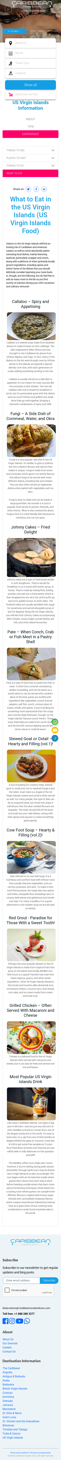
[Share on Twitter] (28, 189)
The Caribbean (11, 1368)
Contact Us (9, 1351)
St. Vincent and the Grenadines (21, 1421)
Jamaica (8, 1405)
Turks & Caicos (11, 1433)
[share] (55, 738)
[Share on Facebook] (36, 189)
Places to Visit (16, 158)
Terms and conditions (19, 1452)
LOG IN (24, 11)
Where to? (21, 43)
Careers (7, 1347)
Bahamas (8, 1425)
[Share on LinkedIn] (44, 189)
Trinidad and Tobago (15, 1429)
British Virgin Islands (15, 1388)
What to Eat (14, 173)
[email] (55, 730)
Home (32, 31)
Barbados (8, 1384)
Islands (41, 31)
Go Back (14, 31)
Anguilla (7, 1372)
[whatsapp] (55, 722)
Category (20, 73)
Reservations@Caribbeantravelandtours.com (26, 1308)
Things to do (15, 165)
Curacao (8, 1392)
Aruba (6, 1380)
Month (19, 53)
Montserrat (9, 1409)
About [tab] (30, 119)
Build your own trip (26, 94)
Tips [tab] (31, 126)
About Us (8, 1339)
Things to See (15, 150)
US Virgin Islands (13, 1437)
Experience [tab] (30, 134)
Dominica (8, 1396)
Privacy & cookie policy (40, 1452)
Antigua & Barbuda (14, 1376)
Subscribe (49, 1280)
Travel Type (22, 63)
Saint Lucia (9, 1417)
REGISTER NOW (37, 11)
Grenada (8, 1401)
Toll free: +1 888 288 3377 (19, 1313)
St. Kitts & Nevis (12, 1413)
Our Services (10, 1343)
